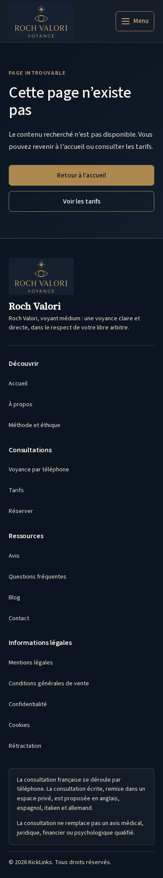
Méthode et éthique (34, 425)
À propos (21, 404)
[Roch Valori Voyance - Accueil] (41, 21)
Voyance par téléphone (39, 469)
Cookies (19, 725)
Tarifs (16, 490)
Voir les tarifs (81, 201)
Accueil (18, 383)
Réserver (21, 511)
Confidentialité (28, 704)
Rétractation (25, 746)
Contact (19, 618)
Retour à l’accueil (81, 175)
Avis (14, 556)
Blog (14, 597)
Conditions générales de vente (49, 683)
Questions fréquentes (38, 576)
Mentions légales (31, 662)
